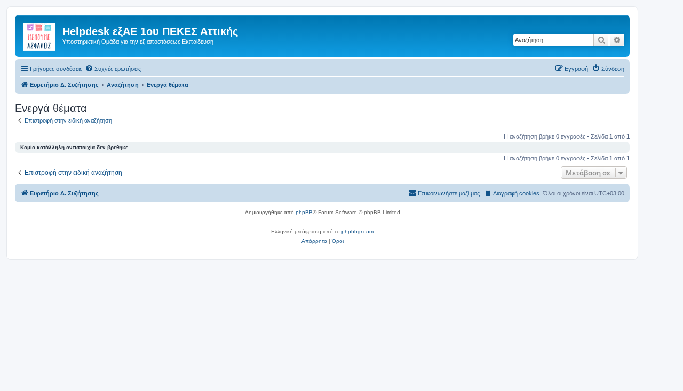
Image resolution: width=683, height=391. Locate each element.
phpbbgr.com (358, 231)
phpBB (304, 212)
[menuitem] (113, 68)
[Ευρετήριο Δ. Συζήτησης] (40, 35)
